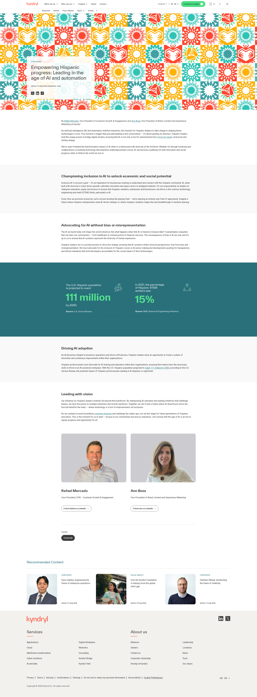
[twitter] (227, 618)
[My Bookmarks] (219, 4)
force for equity (165, 137)
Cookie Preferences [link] (153, 677)
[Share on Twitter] (32, 93)
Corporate (36, 62)
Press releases (68, 11)
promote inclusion (103, 413)
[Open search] (227, 4)
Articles (56, 11)
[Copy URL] (42, 93)
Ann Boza (135, 121)
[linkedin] (220, 618)
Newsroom (46, 11)
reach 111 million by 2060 (157, 368)
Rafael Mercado (71, 121)
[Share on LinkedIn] (37, 93)
